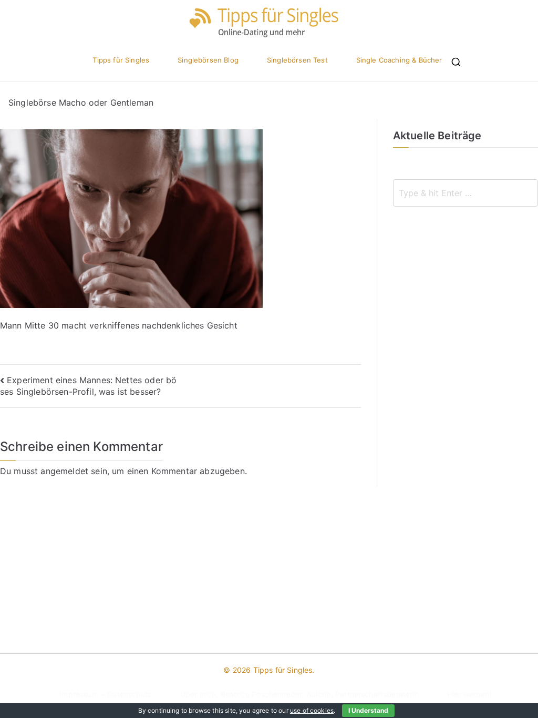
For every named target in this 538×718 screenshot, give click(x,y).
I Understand (368, 710)
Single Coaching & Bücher (399, 60)
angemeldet (64, 471)
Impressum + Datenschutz (105, 694)
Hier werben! (469, 694)
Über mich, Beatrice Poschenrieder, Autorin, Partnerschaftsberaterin (299, 694)
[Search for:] (465, 193)
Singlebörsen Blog (208, 60)
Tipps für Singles (120, 60)
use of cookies (312, 710)
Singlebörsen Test (297, 60)
